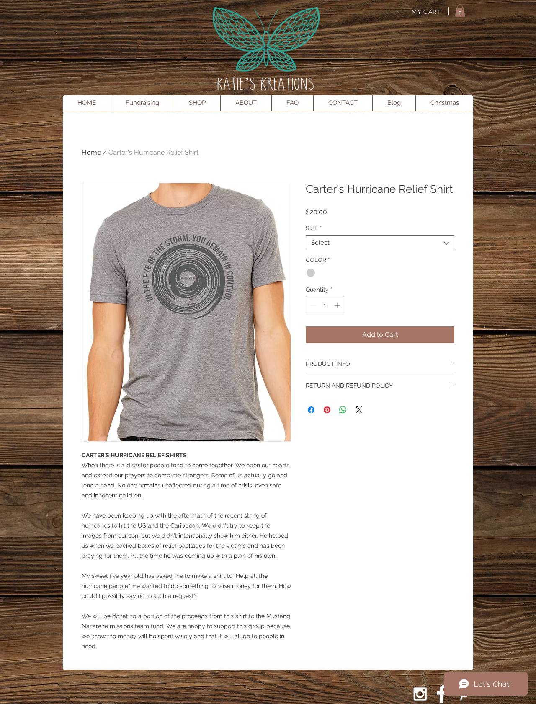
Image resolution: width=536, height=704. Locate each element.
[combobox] (380, 243)
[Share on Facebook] (311, 410)
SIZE (314, 228)
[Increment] (337, 305)
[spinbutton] (324, 305)
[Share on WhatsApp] (343, 410)
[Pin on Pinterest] (327, 410)
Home (91, 152)
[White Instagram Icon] (420, 694)
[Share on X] (359, 410)
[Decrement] (312, 305)
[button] (460, 10)
